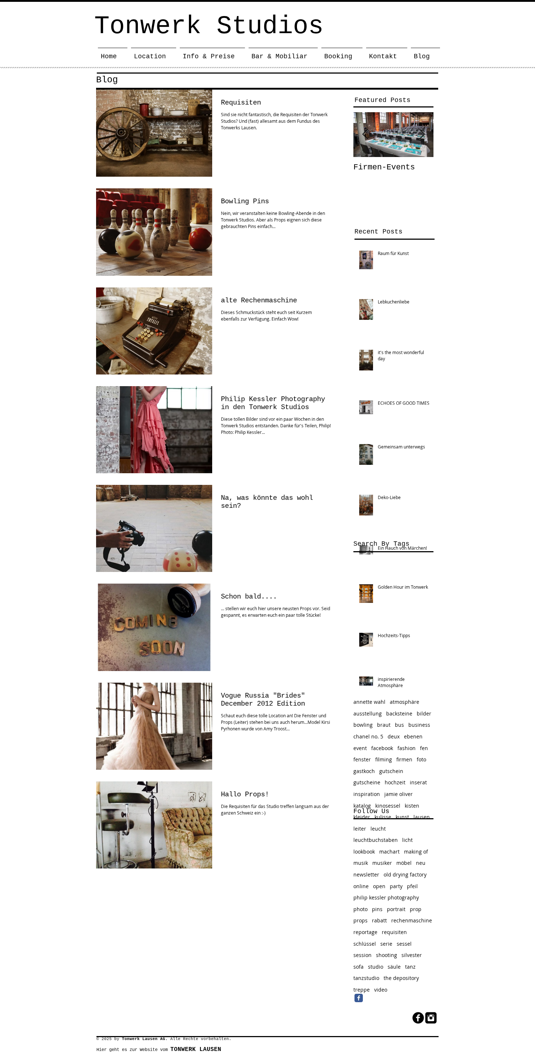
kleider (361, 816)
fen (424, 748)
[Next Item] (422, 134)
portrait (396, 909)
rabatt (379, 920)
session (362, 955)
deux (394, 736)
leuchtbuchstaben (375, 839)
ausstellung (367, 713)
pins (377, 909)
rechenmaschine (411, 920)
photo (360, 909)
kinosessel (387, 805)
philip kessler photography (386, 897)
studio (375, 966)
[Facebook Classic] (358, 998)
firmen (404, 759)
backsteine (399, 713)
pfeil (412, 886)
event (360, 748)
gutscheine (366, 782)
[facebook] (418, 1018)
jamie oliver (398, 794)
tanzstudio (366, 977)
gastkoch (364, 771)
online (361, 886)
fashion (406, 748)
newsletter (366, 874)
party (396, 886)
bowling (363, 724)
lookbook (364, 851)
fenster (362, 759)
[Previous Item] (365, 134)
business (419, 724)
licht (407, 839)
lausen (421, 816)
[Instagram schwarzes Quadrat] (431, 1018)
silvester (411, 955)
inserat (418, 782)
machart (389, 851)
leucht (378, 828)
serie (386, 943)
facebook (382, 748)
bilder (424, 713)
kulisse (382, 816)
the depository (401, 977)
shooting (386, 955)
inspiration (366, 794)
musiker (382, 862)
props (360, 920)
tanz (410, 966)
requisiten (394, 932)
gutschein (391, 771)
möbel (404, 862)
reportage (365, 932)
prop (415, 909)
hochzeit (395, 782)
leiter (359, 828)
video (380, 989)
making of (416, 851)
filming (383, 759)
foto (421, 759)
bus (399, 724)
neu (420, 862)
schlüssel (364, 943)
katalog (362, 805)
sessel (404, 943)
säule (394, 966)
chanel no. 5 (368, 736)
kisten (412, 805)
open (379, 886)
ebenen (413, 736)
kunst (402, 816)
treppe (361, 989)
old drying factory (405, 874)
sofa (358, 966)
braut (384, 724)
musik (360, 862)
